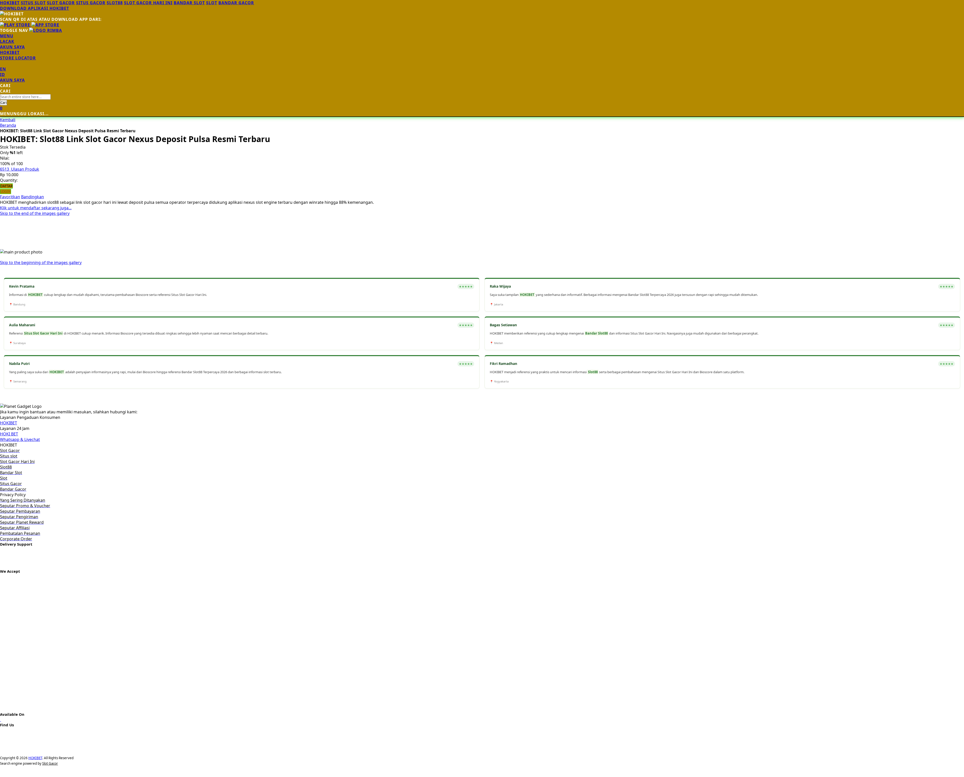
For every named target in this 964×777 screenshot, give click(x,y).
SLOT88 (115, 3)
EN (3, 69)
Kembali (7, 119)
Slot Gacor (50, 763)
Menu (6, 36)
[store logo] (45, 30)
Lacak (7, 41)
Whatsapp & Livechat (20, 439)
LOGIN (5, 191)
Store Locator (18, 58)
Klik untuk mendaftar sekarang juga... (36, 208)
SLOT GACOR (61, 3)
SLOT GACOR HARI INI (148, 3)
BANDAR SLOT (189, 3)
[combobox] (25, 97)
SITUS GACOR (90, 3)
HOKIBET (10, 3)
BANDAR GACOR (236, 3)
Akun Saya (12, 47)
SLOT (211, 3)
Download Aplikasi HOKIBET (34, 8)
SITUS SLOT (33, 3)
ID (2, 74)
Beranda (8, 125)
